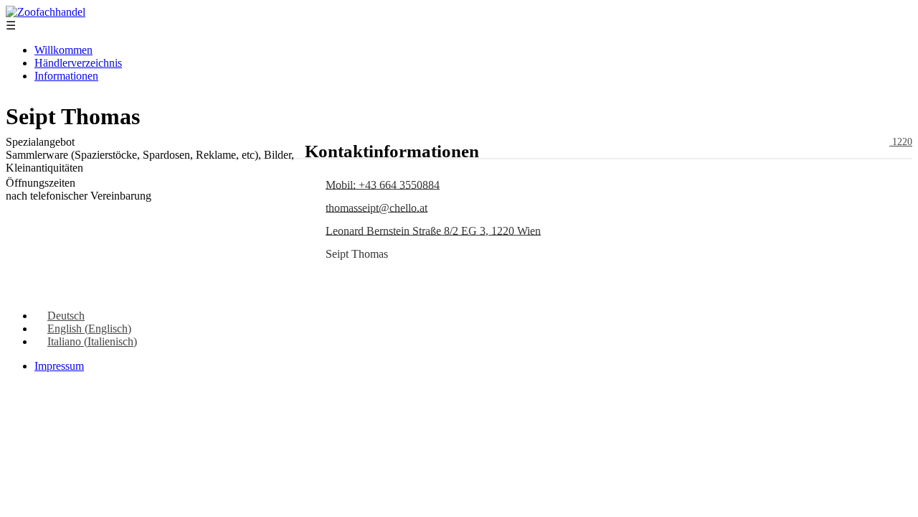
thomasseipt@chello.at (376, 207)
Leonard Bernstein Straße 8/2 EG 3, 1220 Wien (433, 230)
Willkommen (63, 50)
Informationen (66, 76)
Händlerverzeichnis (78, 63)
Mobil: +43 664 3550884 (383, 184)
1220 (900, 141)
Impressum (59, 366)
